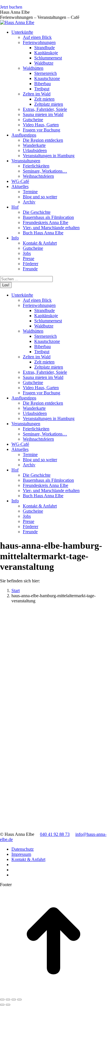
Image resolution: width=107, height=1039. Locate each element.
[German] (98, 8)
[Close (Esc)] (2, 999)
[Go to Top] (53, 992)
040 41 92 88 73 (55, 834)
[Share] (8, 999)
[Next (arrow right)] (8, 1005)
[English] (104, 8)
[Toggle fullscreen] (13, 999)
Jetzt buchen (11, 7)
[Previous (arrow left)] (2, 1005)
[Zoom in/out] (19, 999)
